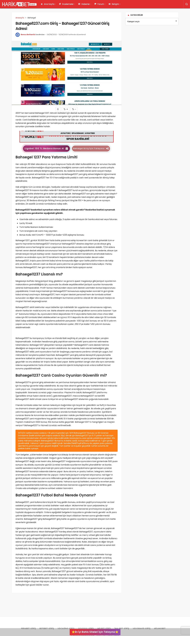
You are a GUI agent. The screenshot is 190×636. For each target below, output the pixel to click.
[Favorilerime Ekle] (58, 109)
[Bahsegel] (67, 136)
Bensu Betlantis (28, 34)
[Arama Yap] (186, 4)
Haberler (85, 4)
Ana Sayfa (49, 4)
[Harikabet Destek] (19, 4)
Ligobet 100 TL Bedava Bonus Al (44, 148)
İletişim (115, 4)
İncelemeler (68, 4)
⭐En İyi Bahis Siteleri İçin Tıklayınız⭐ (95, 632)
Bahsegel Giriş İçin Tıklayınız (89, 148)
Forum (101, 4)
